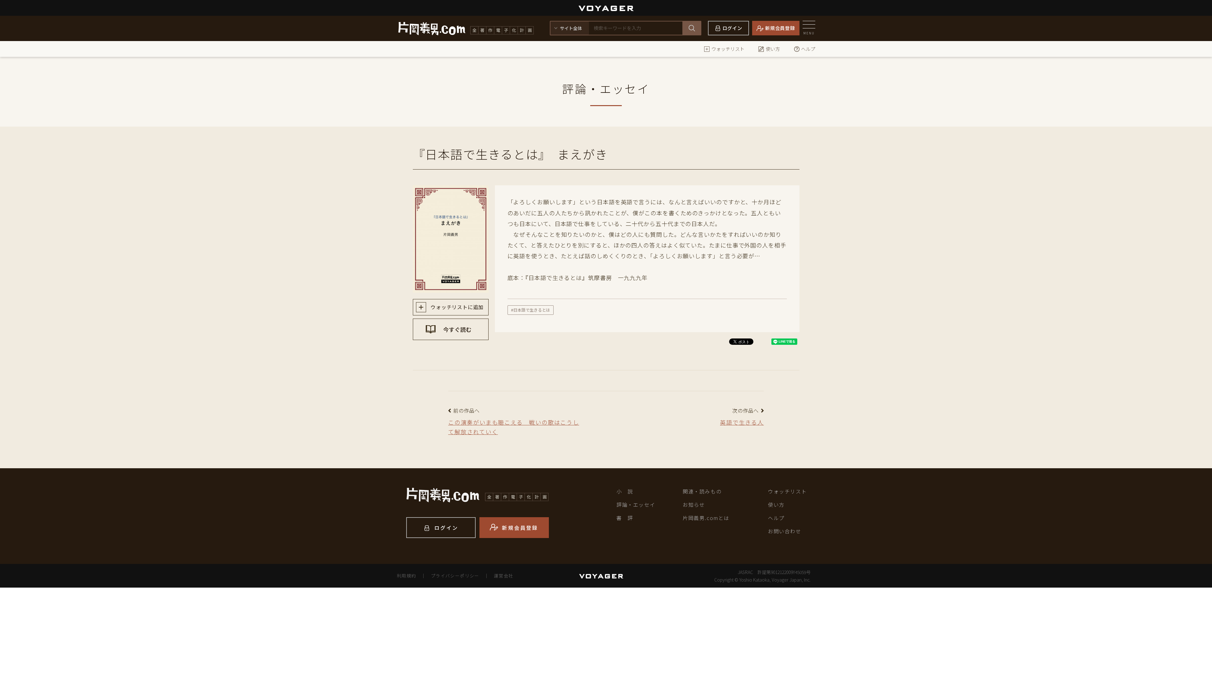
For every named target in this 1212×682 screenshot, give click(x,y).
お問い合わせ (784, 531)
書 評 (624, 518)
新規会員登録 (780, 28)
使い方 (773, 48)
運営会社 (504, 575)
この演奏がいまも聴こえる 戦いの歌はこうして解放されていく (513, 427)
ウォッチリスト (728, 48)
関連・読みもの (702, 491)
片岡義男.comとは (706, 518)
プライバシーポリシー (455, 575)
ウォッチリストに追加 (456, 307)
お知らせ (694, 504)
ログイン (732, 28)
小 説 (624, 491)
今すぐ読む (457, 329)
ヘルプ (808, 48)
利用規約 (406, 575)
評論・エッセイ (635, 504)
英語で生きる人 (742, 422)
